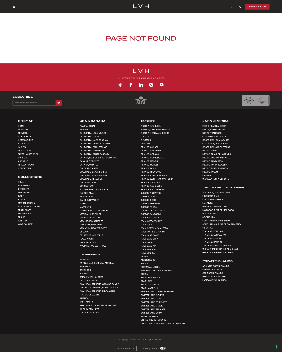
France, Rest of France (154, 175)
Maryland (85, 207)
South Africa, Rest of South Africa (222, 224)
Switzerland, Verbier (152, 305)
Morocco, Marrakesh (214, 206)
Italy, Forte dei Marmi (152, 231)
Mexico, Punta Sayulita (214, 164)
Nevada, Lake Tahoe (90, 214)
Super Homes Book (28, 154)
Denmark (146, 140)
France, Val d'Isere (151, 186)
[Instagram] (151, 85)
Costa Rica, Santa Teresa (216, 147)
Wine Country (25, 224)
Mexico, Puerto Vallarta (216, 157)
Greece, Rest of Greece (154, 210)
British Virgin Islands (91, 277)
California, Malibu (90, 136)
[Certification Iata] (141, 103)
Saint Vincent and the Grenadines (98, 305)
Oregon (84, 231)
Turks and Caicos (89, 312)
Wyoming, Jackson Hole (93, 246)
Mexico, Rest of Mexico (215, 168)
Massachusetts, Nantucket (95, 210)
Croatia (145, 136)
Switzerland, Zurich (152, 312)
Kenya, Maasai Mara (213, 199)
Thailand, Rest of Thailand (217, 245)
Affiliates (23, 143)
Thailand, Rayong (212, 242)
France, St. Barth (89, 294)
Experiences (24, 136)
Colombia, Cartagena (214, 136)
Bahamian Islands (212, 269)
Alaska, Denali (88, 126)
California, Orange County (95, 143)
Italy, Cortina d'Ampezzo (154, 228)
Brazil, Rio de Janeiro (214, 129)
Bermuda (84, 273)
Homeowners (25, 140)
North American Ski (29, 206)
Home (21, 126)
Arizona (84, 129)
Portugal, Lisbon (150, 267)
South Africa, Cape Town (216, 220)
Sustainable (24, 213)
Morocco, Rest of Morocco (218, 210)
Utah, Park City (88, 242)
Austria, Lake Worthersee (155, 129)
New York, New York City (93, 228)
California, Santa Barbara (95, 154)
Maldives (207, 203)
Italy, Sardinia (148, 246)
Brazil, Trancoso (212, 133)
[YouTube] (161, 85)
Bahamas (85, 266)
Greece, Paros (149, 207)
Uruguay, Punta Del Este (215, 179)
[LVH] (141, 6)
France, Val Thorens (152, 189)
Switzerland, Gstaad (152, 298)
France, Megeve (149, 161)
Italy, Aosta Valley (151, 221)
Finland (145, 143)
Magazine (23, 129)
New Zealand (209, 213)
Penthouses (24, 210)
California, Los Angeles (93, 133)
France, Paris (148, 168)
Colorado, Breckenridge (93, 175)
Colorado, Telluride (91, 179)
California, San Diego (92, 150)
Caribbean (24, 189)
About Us (23, 161)
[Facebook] (131, 85)
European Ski (25, 192)
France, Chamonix (151, 150)
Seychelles (208, 217)
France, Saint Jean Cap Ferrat (157, 179)
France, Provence (151, 171)
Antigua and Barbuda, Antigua (97, 263)
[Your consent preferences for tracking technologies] (277, 347)
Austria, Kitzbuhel (151, 126)
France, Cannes (149, 147)
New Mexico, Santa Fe (91, 221)
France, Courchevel (152, 157)
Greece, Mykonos (150, 203)
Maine (83, 203)
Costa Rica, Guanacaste (215, 140)
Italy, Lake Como (150, 235)
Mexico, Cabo (209, 150)
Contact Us (24, 168)
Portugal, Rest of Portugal (157, 270)
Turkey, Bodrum (149, 316)
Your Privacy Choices (148, 348)
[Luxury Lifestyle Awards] (256, 100)
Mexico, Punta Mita (212, 161)
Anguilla (85, 259)
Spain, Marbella (149, 288)
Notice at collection (125, 348)
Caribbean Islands (212, 273)
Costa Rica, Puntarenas (215, 143)
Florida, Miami (87, 193)
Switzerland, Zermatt (153, 309)
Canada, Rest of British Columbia (98, 157)
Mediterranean (26, 203)
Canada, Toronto (89, 161)
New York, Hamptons (91, 224)
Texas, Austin (87, 238)
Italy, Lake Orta (149, 238)
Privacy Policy (26, 164)
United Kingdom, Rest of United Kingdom (163, 323)
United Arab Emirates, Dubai (217, 252)
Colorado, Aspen (89, 168)
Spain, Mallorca (150, 284)
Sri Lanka (207, 227)
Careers (22, 157)
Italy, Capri (147, 224)
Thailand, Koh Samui (213, 231)
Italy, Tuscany (148, 249)
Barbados (85, 270)
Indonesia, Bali (210, 196)
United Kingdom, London (154, 320)
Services (22, 133)
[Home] (120, 85)
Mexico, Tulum (210, 171)
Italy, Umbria (148, 253)
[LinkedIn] (141, 85)
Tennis (21, 217)
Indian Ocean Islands (214, 276)
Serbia (144, 274)
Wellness (23, 220)
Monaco (145, 256)
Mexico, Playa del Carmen (216, 154)
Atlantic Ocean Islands (215, 266)
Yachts (22, 147)
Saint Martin (87, 301)
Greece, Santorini (151, 214)
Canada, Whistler (89, 164)
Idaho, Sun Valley (89, 200)
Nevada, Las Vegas (90, 217)
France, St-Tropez (151, 182)
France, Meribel (149, 164)
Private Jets (24, 150)
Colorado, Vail (88, 182)
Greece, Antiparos (151, 193)
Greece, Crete (148, 200)
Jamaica (84, 298)
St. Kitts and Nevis (89, 309)
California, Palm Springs (93, 147)
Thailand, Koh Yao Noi (214, 234)
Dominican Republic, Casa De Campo (99, 284)
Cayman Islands (88, 280)
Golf (21, 196)
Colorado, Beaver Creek (93, 171)
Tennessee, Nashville (91, 235)
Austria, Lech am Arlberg (155, 133)
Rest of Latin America (214, 126)
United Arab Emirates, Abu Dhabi (220, 249)
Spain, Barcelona (150, 277)
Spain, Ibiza (146, 281)
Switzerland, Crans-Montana (157, 291)
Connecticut (87, 186)
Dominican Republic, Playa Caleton (99, 287)
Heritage (23, 199)
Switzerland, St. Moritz (154, 302)
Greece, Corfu (149, 196)
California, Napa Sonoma (94, 140)
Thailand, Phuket (211, 238)
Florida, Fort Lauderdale (94, 189)
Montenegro (148, 260)
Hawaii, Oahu (86, 196)
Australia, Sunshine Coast (216, 192)
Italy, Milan (147, 242)
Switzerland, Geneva (152, 295)
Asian (21, 182)
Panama (206, 175)
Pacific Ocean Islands (214, 280)
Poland (145, 263)
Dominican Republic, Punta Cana (97, 291)
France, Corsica (150, 154)
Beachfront (25, 185)
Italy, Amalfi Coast (151, 217)
